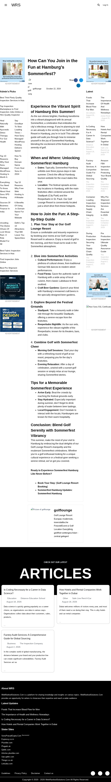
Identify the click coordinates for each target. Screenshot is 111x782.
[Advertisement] (55, 31)
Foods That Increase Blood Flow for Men (91, 103)
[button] (98, 5)
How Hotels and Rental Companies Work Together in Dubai (29, 724)
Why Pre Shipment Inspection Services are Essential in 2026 (105, 206)
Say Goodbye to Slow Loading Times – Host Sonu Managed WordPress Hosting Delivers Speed (20, 135)
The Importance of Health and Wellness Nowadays (25, 714)
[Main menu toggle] (6, 5)
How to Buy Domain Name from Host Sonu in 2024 (19, 165)
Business (11, 643)
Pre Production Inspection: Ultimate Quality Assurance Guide (106, 242)
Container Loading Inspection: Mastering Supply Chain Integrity (91, 206)
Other (65, 598)
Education (11, 598)
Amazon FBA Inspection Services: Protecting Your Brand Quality (106, 169)
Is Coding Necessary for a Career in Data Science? (25, 719)
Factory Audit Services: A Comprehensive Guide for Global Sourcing (93, 169)
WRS (16, 5)
